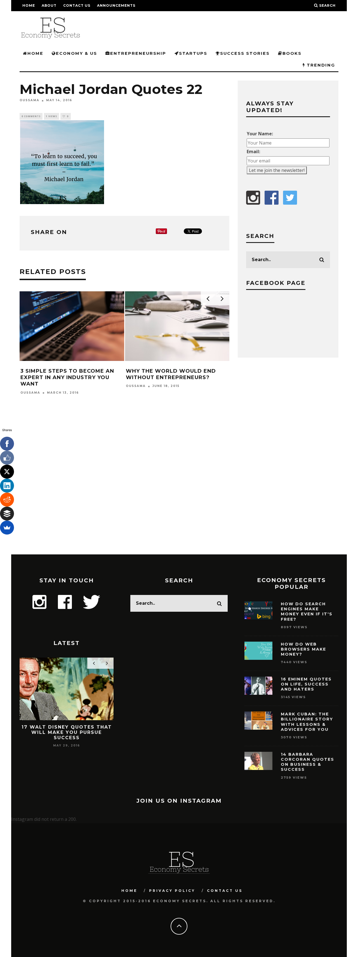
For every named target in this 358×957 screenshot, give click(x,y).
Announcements (116, 5)
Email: (253, 151)
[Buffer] (7, 514)
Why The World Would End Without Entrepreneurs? (171, 374)
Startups (193, 53)
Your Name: (260, 134)
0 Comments (31, 116)
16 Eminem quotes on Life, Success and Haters (306, 684)
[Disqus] (124, 482)
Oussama (29, 100)
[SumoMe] (7, 528)
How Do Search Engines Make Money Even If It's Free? (307, 611)
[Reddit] (7, 500)
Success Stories (245, 53)
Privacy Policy (172, 891)
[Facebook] (7, 444)
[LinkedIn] (7, 486)
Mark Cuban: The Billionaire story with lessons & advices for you (307, 722)
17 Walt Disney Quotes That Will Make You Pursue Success (67, 732)
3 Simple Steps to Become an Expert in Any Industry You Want (67, 377)
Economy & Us (76, 53)
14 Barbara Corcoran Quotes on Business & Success (307, 762)
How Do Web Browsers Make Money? (303, 649)
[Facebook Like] (7, 458)
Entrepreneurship (138, 53)
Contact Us (76, 5)
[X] (7, 472)
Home (28, 5)
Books (292, 53)
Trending (320, 65)
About (49, 5)
